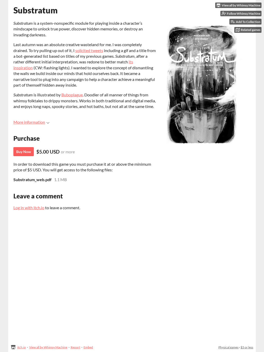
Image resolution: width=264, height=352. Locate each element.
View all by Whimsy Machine (48, 347)
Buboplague (72, 94)
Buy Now (23, 151)
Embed (88, 347)
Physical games (228, 347)
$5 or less (247, 347)
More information (29, 122)
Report (75, 347)
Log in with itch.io (28, 207)
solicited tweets (89, 50)
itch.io (21, 347)
